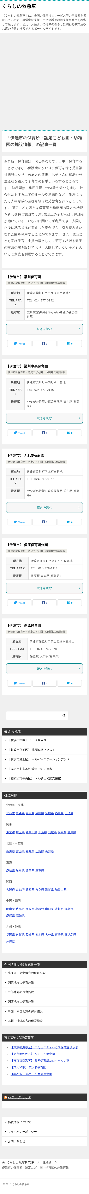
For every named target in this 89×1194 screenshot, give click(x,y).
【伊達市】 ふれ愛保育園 (25, 455)
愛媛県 (10, 915)
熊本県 (39, 934)
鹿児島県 (70, 934)
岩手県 (30, 813)
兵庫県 (30, 889)
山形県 (69, 813)
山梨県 (39, 851)
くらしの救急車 (19, 6)
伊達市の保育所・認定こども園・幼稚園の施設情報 (36, 283)
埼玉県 (20, 832)
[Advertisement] (44, 79)
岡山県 (10, 909)
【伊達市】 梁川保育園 (23, 277)
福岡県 (10, 934)
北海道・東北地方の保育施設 (27, 973)
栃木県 (62, 832)
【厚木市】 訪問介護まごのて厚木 (30, 769)
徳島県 (69, 909)
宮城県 (49, 813)
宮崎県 (59, 934)
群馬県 (71, 832)
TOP (20, 1162)
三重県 (39, 870)
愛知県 (10, 870)
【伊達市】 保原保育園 (23, 625)
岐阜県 (20, 870)
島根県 (39, 909)
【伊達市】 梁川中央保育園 (27, 366)
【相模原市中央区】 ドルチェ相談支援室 (34, 778)
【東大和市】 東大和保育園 (28, 1067)
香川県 (59, 909)
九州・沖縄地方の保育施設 (25, 1020)
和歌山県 (60, 889)
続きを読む (44, 328)
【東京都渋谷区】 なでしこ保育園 (33, 1054)
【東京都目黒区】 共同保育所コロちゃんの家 (40, 1060)
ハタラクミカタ (19, 1097)
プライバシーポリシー (22, 1131)
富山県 (20, 851)
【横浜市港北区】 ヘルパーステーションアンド (39, 759)
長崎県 (30, 934)
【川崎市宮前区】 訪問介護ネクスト (31, 749)
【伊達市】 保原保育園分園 (27, 545)
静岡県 (30, 870)
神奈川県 (31, 832)
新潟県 (10, 851)
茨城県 (52, 832)
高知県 (20, 915)
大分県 (49, 934)
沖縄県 (10, 941)
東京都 (10, 832)
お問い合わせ (16, 1141)
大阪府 (10, 889)
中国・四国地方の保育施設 (25, 1011)
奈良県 (39, 889)
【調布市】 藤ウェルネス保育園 (31, 1074)
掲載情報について (19, 1122)
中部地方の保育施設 (21, 992)
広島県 (20, 909)
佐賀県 (20, 934)
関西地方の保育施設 (21, 1001)
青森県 (20, 813)
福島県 (59, 813)
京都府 (20, 889)
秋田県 (39, 813)
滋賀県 (49, 889)
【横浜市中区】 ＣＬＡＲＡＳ (27, 740)
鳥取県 (30, 909)
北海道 (10, 813)
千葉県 (42, 832)
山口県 (49, 909)
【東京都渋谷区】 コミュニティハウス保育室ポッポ (44, 1047)
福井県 (30, 851)
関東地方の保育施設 (21, 982)
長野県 (49, 851)
